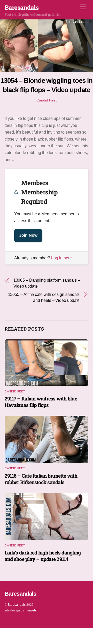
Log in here (61, 258)
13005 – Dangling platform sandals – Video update (46, 283)
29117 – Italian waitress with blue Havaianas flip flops (41, 401)
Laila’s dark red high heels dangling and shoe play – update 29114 (43, 555)
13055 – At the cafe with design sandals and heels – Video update (44, 297)
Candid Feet (46, 100)
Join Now (28, 235)
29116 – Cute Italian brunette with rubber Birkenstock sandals (41, 478)
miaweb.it (31, 610)
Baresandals (17, 605)
